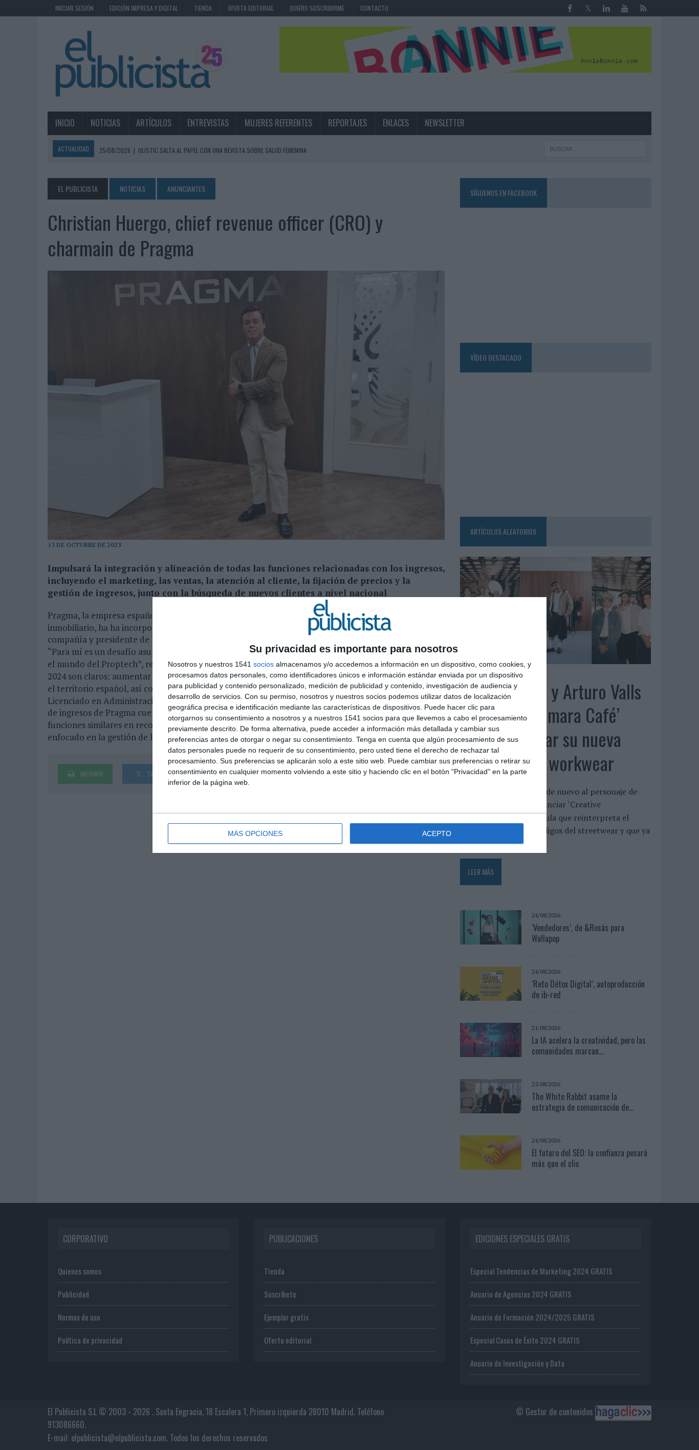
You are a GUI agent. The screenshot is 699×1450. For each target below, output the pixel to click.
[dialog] (349, 724)
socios (263, 664)
